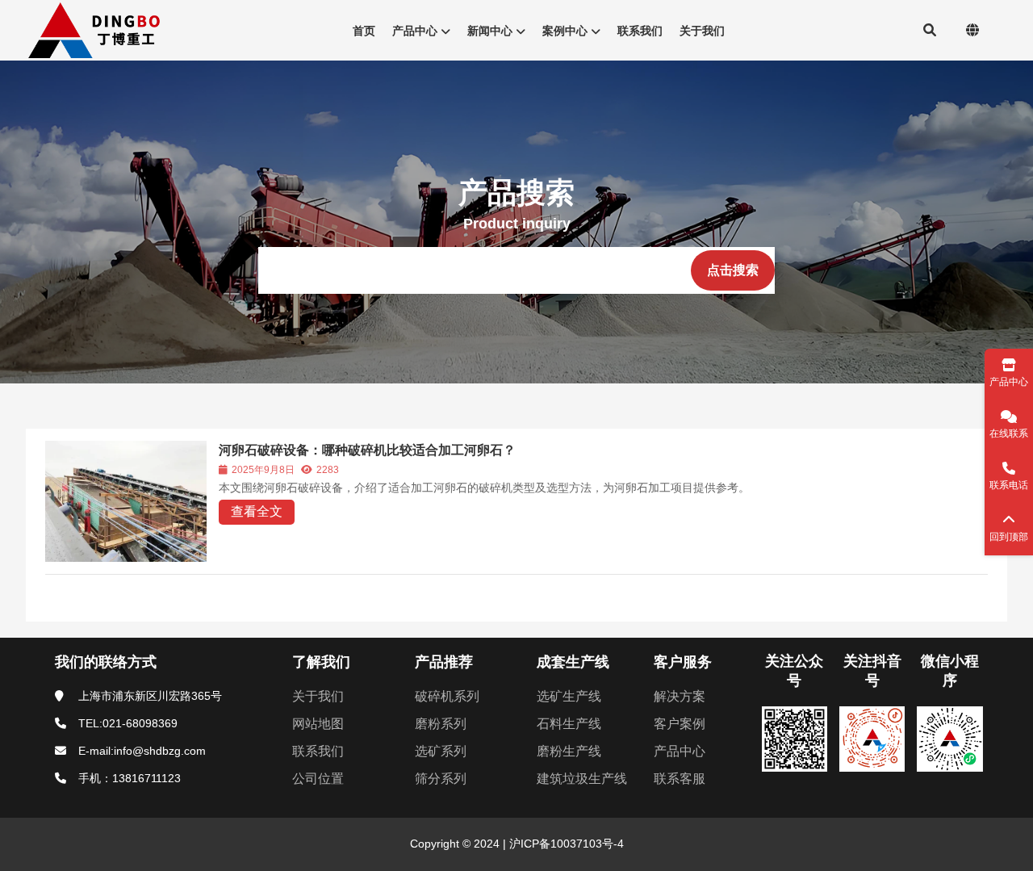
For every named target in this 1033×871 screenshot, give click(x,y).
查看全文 (256, 511)
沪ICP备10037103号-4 (565, 843)
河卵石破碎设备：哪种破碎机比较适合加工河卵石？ (367, 450)
